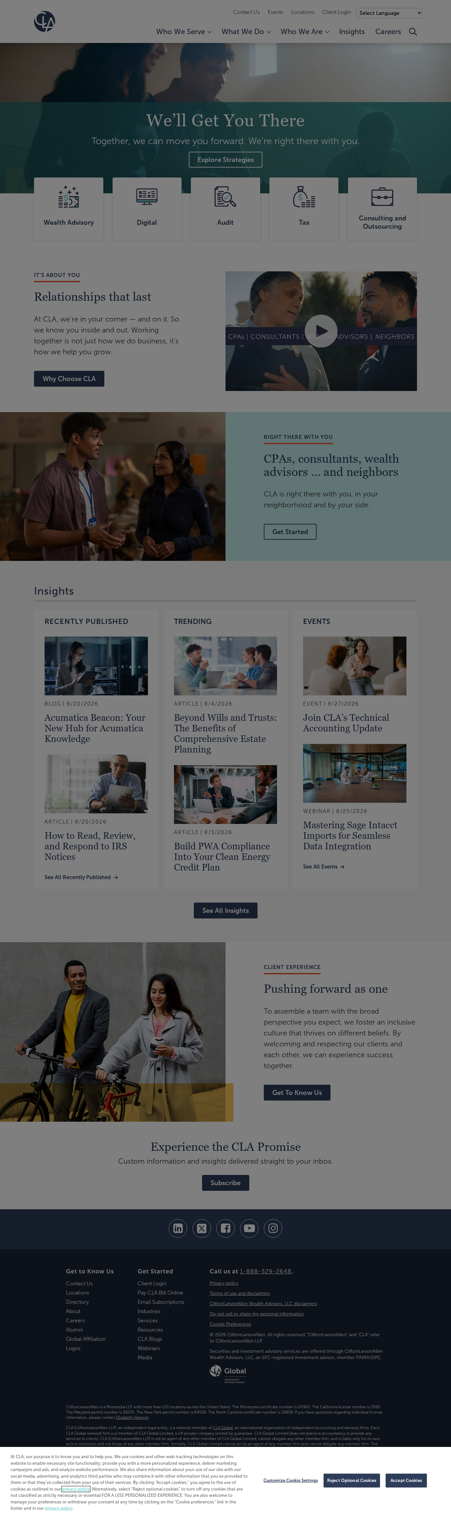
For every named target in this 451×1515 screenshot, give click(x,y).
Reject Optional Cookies (351, 1480)
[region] (225, 1481)
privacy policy (76, 1489)
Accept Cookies (406, 1480)
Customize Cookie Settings (290, 1480)
